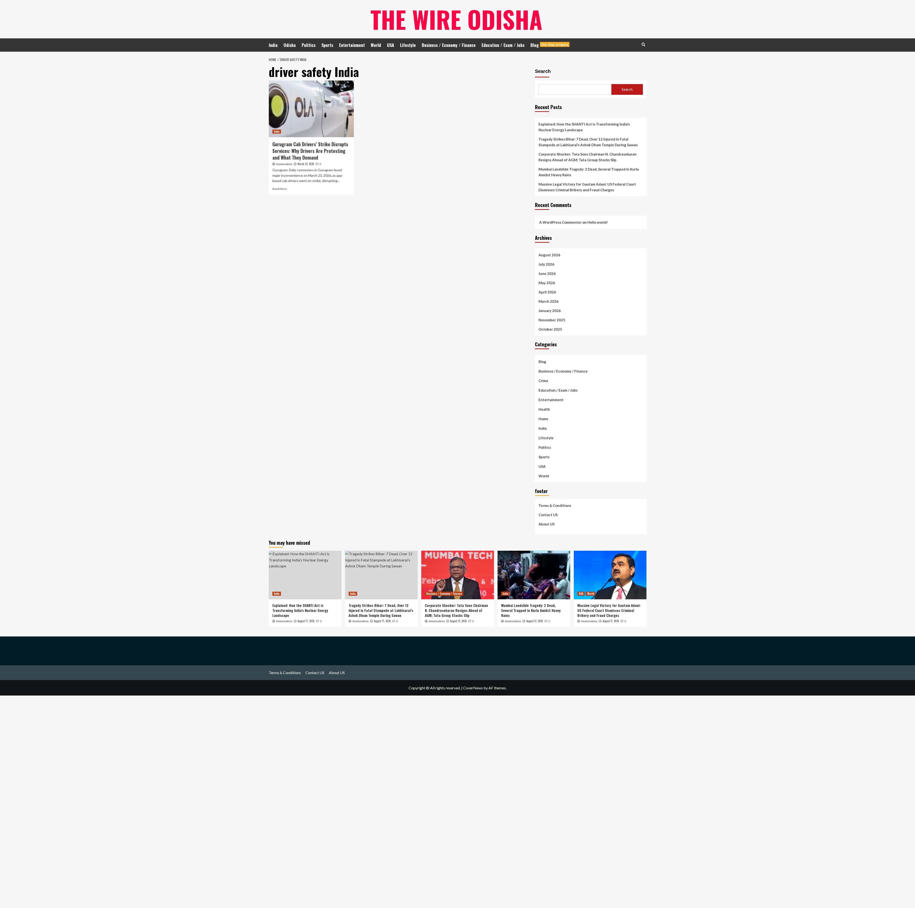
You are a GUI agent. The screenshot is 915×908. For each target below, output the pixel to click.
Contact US (548, 515)
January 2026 (550, 310)
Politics (308, 45)
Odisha (290, 45)
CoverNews (473, 688)
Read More (279, 189)
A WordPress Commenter (560, 222)
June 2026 (547, 273)
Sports (327, 45)
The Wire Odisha (456, 19)
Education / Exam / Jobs (503, 45)
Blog (549, 45)
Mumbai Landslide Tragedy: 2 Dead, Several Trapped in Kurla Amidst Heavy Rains (589, 172)
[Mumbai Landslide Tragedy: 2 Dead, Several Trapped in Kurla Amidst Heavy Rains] (534, 575)
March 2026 (549, 301)
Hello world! (597, 222)
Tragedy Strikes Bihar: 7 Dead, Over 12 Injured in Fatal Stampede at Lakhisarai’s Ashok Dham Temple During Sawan (588, 142)
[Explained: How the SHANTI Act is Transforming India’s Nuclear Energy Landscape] (305, 575)
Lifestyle (408, 45)
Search (543, 71)
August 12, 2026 (458, 621)
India (273, 45)
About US (546, 524)
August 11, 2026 (611, 621)
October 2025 (550, 329)
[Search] (643, 44)
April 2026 (547, 292)
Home (543, 419)
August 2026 (549, 255)
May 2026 (547, 283)
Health (544, 409)
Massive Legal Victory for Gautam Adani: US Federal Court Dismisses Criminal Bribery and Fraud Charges (587, 187)
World (376, 45)
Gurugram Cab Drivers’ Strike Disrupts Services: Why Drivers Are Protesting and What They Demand (310, 151)
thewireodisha (284, 164)
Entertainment (352, 45)
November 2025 (552, 320)
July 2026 (546, 264)
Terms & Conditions (555, 505)
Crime (543, 380)
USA (390, 45)
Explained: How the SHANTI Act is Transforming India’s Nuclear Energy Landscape (584, 127)
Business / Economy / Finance (449, 45)
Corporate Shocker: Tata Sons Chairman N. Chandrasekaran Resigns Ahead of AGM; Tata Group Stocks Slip (587, 157)
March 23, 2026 (306, 164)
